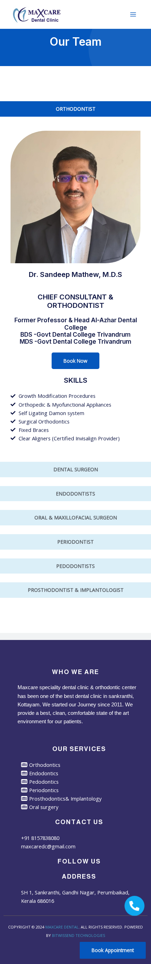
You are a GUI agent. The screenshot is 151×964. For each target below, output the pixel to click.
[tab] (75, 109)
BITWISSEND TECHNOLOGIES (78, 935)
